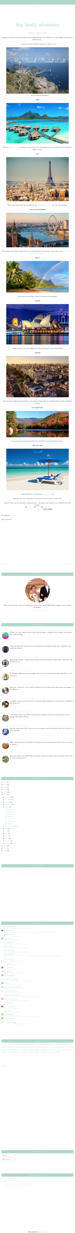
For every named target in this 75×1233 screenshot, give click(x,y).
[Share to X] (48, 509)
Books (68, 1044)
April (6, 836)
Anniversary (4, 1044)
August (7, 807)
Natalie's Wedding (52, 1050)
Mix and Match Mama (10, 927)
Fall (22, 1047)
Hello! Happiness (8, 942)
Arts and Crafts (12, 1044)
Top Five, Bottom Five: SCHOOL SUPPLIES (18, 928)
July (6, 828)
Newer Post (69, 564)
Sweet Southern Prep (9, 954)
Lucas (15, 1049)
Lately (50, 1047)
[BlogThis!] (46, 509)
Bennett (48, 1044)
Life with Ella (69, 1047)
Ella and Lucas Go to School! (14, 1187)
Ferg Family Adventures (37, 24)
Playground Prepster (9, 1018)
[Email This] (44, 509)
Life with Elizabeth (9, 960)
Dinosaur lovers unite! (13, 985)
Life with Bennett (58, 1047)
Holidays (43, 1047)
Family (26, 1047)
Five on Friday (9, 819)
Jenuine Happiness (9, 1014)
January (7, 843)
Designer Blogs (42, 1232)
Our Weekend (8, 816)
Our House (65, 1050)
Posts (5, 1156)
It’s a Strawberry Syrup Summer (16, 952)
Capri (28, 95)
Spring (20, 1052)
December (8, 797)
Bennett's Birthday (56, 1044)
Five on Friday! (9, 809)
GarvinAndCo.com (9, 950)
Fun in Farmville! (10, 812)
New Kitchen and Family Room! (21, 739)
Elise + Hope (7, 1010)
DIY (7, 1047)
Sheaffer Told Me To (9, 934)
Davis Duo (6, 983)
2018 (5, 787)
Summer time (9, 1020)
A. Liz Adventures (9, 1006)
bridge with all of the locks (44, 205)
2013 (5, 848)
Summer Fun (25, 1052)
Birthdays (63, 1044)
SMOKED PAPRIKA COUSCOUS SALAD (16, 1000)
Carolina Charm (8, 946)
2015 (5, 794)
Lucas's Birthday (23, 1050)
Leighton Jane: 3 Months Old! (15, 988)
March (7, 838)
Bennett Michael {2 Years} (19, 711)
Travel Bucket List (10, 821)
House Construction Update (14, 973)
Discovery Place (9, 814)
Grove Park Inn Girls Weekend (15, 948)
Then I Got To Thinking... (11, 979)
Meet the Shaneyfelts (9, 975)
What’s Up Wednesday (12, 936)
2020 (5, 782)
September (8, 804)
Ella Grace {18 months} (11, 826)
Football (37, 1047)
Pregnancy (71, 1050)
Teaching (32, 1052)
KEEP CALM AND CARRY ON (13, 987)
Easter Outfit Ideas (11, 969)
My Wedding (43, 1050)
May (6, 833)
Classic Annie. (7, 938)
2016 (5, 792)
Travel (40, 510)
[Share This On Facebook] (29, 506)
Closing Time (9, 1004)
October (7, 802)
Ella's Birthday (17, 1047)
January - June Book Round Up (15, 1024)
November (8, 799)
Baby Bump (20, 1044)
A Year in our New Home (13, 961)
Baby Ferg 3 (42, 1044)
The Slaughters (8, 963)
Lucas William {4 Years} (19, 753)
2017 (5, 789)
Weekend (57, 1052)
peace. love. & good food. (11, 999)
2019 (5, 784)
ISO (47, 1047)
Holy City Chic (8, 971)
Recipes (4, 1052)
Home (38, 2)
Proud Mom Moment (11, 940)
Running (9, 1052)
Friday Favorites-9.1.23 (12, 965)
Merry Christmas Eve (12, 1012)
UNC (40, 1052)
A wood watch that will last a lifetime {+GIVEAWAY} (23, 1016)
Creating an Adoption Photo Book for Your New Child (24, 996)
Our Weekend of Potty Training (22, 698)
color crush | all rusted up (14, 944)
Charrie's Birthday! (11, 1008)
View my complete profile (37, 610)
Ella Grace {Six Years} (18, 725)
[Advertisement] (9, 1108)
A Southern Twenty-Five (10, 991)
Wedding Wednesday (48, 1052)
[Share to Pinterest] (51, 509)
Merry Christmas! (10, 1180)
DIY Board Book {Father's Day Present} (24, 656)
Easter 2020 (8, 977)
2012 (5, 851)
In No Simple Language (10, 1022)
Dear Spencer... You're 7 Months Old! (18, 981)
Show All (72, 1026)
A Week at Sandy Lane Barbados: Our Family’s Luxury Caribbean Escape (31, 932)
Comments (7, 1159)
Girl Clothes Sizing (17, 629)
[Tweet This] (37, 506)
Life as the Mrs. (8, 1003)
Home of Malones (8, 930)
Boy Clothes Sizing (17, 643)
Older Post (5, 564)
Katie (20, 44)
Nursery (59, 1050)
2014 (5, 846)
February (7, 841)
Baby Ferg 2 (35, 1044)
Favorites (31, 1047)
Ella (10, 1046)
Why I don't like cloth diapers (21, 670)
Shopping (15, 1052)
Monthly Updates (33, 1050)
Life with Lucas (6, 1050)
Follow (3, 1066)
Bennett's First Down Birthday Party (24, 684)
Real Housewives (14, 147)
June (6, 831)
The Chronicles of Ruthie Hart (12, 995)
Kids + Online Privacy (12, 992)
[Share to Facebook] (49, 509)
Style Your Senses (8, 967)
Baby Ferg (28, 1044)
